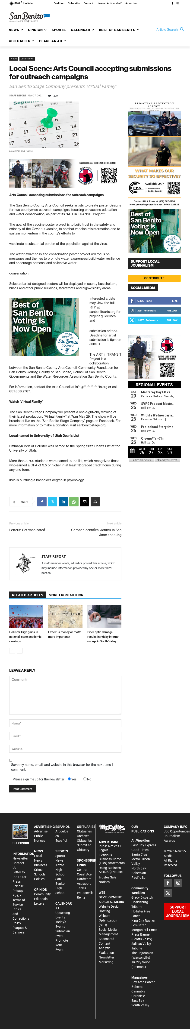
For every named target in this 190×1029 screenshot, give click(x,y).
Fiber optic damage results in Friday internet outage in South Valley (103, 636)
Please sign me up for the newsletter (38, 779)
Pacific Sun (139, 877)
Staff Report (17, 95)
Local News (27, 58)
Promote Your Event (61, 945)
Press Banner (141, 934)
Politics (39, 879)
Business (40, 865)
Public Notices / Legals (110, 848)
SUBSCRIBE (21, 843)
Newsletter (20, 858)
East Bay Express (143, 845)
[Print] (95, 501)
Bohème (137, 987)
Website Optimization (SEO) (108, 920)
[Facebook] (172, 3)
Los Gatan (138, 925)
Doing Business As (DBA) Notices (111, 870)
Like (174, 300)
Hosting (104, 911)
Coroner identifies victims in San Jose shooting (96, 532)
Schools (39, 874)
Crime (38, 870)
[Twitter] (52, 501)
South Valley (140, 1005)
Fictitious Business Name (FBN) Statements (112, 859)
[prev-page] (12, 650)
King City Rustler (143, 920)
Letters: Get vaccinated (27, 530)
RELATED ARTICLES (27, 595)
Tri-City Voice (140, 962)
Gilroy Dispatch (142, 897)
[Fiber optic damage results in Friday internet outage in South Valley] (104, 616)
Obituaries (84, 831)
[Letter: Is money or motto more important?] (65, 616)
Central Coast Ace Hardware (84, 874)
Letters (39, 903)
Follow (172, 310)
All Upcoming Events (62, 912)
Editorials (41, 899)
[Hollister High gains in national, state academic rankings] (26, 616)
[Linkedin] (63, 501)
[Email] (84, 501)
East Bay (137, 1000)
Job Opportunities (177, 831)
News (14, 58)
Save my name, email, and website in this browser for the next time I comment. (62, 767)
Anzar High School (60, 869)
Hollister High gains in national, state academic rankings (25, 636)
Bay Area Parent (143, 982)
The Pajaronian (142, 953)
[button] (171, 29)
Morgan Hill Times (144, 930)
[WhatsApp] (74, 501)
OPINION (40, 889)
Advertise (41, 831)
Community (42, 894)
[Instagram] (178, 3)
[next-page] (19, 650)
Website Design (109, 906)
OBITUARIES (86, 827)
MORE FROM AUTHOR (66, 595)
